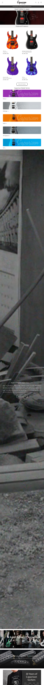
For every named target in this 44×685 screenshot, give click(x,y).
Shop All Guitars (22, 84)
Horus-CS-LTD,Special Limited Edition (7, 78)
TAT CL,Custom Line (24, 78)
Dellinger (5, 111)
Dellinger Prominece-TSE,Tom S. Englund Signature (27, 52)
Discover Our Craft (22, 396)
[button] (2, 2)
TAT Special (6, 135)
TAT (4, 148)
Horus (4, 98)
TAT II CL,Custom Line (5, 52)
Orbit (4, 123)
